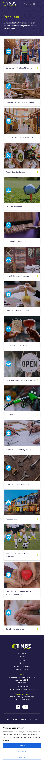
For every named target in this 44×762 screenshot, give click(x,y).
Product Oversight (33, 4)
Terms (8, 719)
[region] (22, 743)
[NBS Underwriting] (9, 4)
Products (22, 654)
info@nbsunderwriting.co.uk (24, 689)
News (21, 663)
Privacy (15, 719)
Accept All (22, 746)
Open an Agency (22, 667)
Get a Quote (22, 670)
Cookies (24, 719)
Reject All (22, 757)
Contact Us (25, 4)
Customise (22, 751)
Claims (22, 657)
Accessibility (34, 719)
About (22, 660)
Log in (30, 4)
